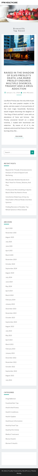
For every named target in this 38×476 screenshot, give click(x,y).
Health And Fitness (12, 407)
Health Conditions (12, 412)
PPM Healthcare (10, 2)
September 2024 (11, 268)
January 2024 (10, 304)
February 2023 (10, 349)
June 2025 (9, 246)
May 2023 (9, 335)
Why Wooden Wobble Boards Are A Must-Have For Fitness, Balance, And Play (18, 182)
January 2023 (10, 353)
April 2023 (9, 340)
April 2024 (9, 291)
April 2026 (9, 228)
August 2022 (10, 375)
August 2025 (10, 237)
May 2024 (9, 286)
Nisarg (19, 473)
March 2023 (9, 344)
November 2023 (11, 313)
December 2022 (11, 358)
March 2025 (9, 255)
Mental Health (11, 439)
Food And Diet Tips (12, 403)
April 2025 (9, 251)
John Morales (28, 92)
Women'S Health (11, 443)
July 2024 (9, 277)
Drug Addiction (11, 399)
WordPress (26, 471)
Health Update (11, 416)
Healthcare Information (14, 421)
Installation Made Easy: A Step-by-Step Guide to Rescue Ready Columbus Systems (19, 199)
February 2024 (10, 300)
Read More (20, 136)
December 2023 (11, 309)
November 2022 (11, 362)
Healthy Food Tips (12, 425)
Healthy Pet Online (12, 430)
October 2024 (10, 264)
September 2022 (11, 371)
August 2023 (10, 326)
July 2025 (9, 242)
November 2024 (11, 259)
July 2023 (9, 331)
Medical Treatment (12, 434)
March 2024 (9, 295)
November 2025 (11, 233)
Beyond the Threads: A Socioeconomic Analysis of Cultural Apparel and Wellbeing (19, 172)
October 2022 (10, 367)
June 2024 (9, 282)
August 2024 (10, 273)
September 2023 (11, 322)
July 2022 (9, 380)
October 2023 (10, 317)
